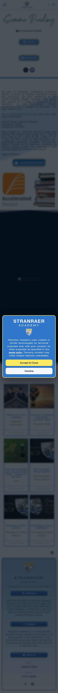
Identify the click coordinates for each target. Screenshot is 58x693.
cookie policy (15, 352)
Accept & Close (29, 362)
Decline (29, 371)
